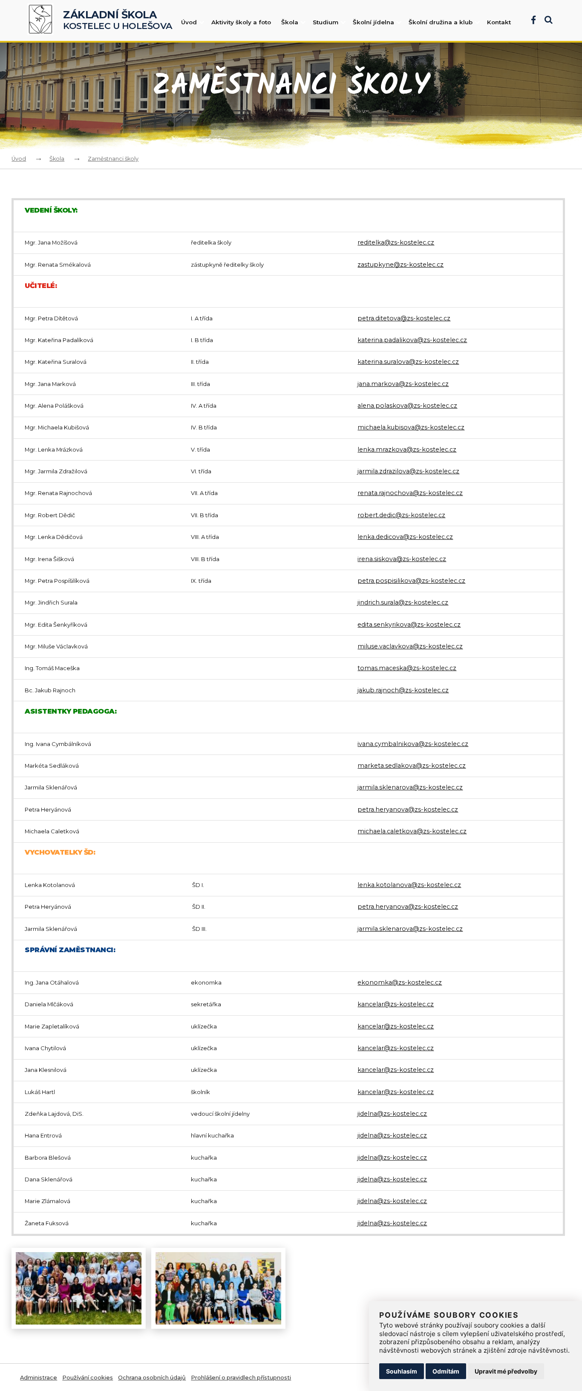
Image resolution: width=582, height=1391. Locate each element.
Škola (289, 22)
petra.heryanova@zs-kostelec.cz (407, 809)
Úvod (189, 22)
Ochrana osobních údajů (152, 1377)
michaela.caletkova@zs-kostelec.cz (412, 831)
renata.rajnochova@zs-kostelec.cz (410, 493)
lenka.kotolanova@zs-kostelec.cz (409, 885)
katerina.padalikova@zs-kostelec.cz (412, 340)
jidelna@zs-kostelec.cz (392, 1113)
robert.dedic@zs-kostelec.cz (401, 515)
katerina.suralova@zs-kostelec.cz (408, 362)
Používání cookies (87, 1377)
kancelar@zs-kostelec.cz (395, 1004)
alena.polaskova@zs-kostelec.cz (407, 405)
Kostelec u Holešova (118, 20)
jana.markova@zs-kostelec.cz (403, 384)
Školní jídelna (373, 22)
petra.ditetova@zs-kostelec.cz (403, 318)
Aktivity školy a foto (241, 22)
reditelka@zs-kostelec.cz (395, 242)
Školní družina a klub (441, 22)
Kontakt (499, 22)
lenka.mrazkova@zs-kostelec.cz (406, 449)
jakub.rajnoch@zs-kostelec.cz (403, 690)
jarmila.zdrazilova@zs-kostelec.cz (408, 471)
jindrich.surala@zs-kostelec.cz (402, 602)
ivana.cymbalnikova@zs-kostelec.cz (412, 744)
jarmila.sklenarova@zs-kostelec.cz (410, 787)
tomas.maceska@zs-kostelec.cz (406, 668)
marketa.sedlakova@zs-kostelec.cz (411, 765)
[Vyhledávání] (544, 20)
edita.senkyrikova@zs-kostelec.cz (409, 624)
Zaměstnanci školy (113, 159)
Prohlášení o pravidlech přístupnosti (241, 1377)
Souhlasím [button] (401, 1371)
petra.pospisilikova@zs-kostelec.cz (411, 581)
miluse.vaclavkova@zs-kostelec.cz (410, 646)
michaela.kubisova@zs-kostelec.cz (410, 427)
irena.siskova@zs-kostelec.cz (401, 559)
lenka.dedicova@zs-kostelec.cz (405, 537)
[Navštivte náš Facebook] (529, 20)
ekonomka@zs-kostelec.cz (399, 982)
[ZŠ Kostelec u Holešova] (43, 20)
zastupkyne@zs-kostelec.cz (400, 264)
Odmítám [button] (445, 1371)
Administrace (38, 1377)
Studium (325, 22)
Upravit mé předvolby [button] (506, 1371)
